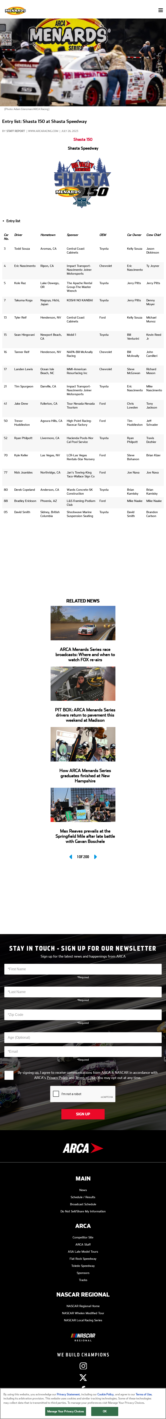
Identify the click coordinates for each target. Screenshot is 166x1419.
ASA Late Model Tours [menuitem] (83, 1251)
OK (105, 1411)
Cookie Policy (105, 1394)
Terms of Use (85, 1078)
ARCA (83, 1226)
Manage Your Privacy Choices (65, 1411)
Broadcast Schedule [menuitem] (83, 1204)
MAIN (83, 1178)
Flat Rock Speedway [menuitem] (83, 1258)
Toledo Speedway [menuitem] (83, 1265)
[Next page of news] (95, 857)
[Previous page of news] (71, 857)
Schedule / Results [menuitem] (83, 1197)
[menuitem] (83, 1334)
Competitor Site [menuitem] (83, 1237)
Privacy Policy (57, 1078)
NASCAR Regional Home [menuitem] (83, 1306)
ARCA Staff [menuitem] (83, 1244)
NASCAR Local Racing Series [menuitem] (83, 1320)
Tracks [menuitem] (83, 1280)
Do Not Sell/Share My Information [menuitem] (83, 1211)
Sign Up (83, 1114)
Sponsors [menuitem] (83, 1273)
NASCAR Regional (83, 1294)
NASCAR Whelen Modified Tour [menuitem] (83, 1313)
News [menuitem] (83, 1190)
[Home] (16, 10)
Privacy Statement (68, 1394)
